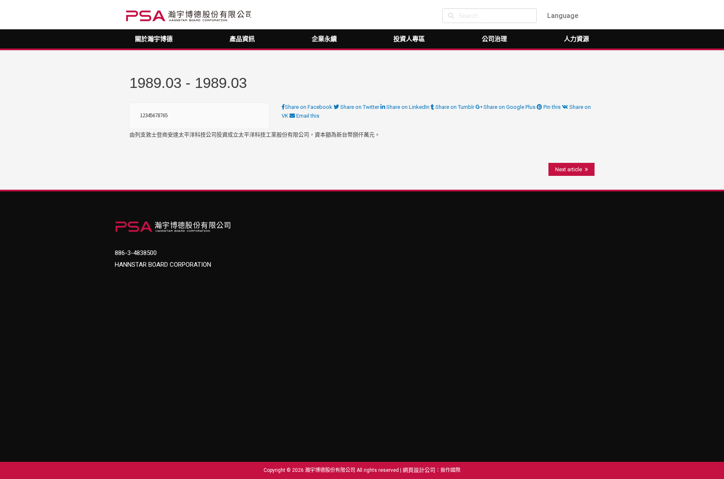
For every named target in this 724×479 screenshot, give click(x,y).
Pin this (552, 107)
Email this (307, 116)
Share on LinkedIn (408, 107)
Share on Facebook (309, 107)
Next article (568, 169)
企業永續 (324, 39)
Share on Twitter (359, 107)
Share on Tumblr (455, 107)
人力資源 (576, 39)
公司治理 (494, 39)
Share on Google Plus (509, 107)
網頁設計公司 (419, 470)
